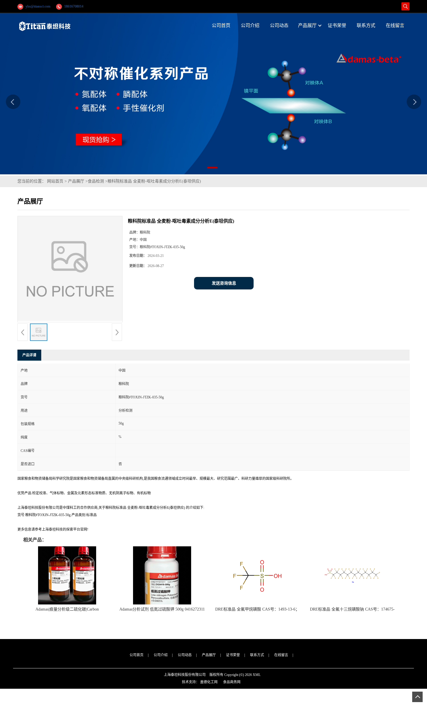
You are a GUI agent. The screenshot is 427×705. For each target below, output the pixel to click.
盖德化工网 (209, 682)
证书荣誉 (233, 655)
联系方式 (257, 655)
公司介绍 (161, 655)
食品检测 (96, 181)
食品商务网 (232, 682)
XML (257, 675)
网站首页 (55, 181)
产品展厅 (76, 181)
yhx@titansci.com (38, 6)
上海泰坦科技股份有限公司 (185, 675)
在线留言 (281, 655)
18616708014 (73, 6)
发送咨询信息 (224, 283)
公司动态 (185, 655)
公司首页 (136, 655)
